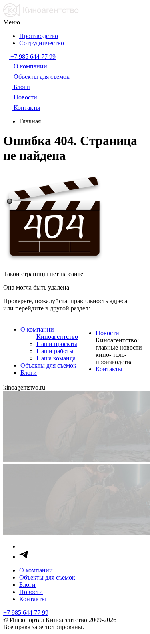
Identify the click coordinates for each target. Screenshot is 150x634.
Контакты (109, 369)
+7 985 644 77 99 (25, 612)
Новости (107, 333)
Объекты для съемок (48, 365)
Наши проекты (56, 343)
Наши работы (55, 351)
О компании (37, 329)
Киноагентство (57, 336)
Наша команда (56, 358)
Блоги (28, 372)
